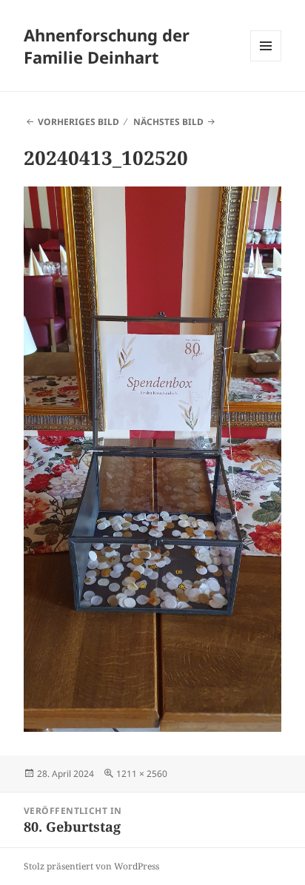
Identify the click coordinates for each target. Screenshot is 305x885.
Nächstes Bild (168, 121)
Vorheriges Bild (78, 121)
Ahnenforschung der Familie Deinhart (107, 46)
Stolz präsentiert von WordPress (91, 866)
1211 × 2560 (141, 773)
